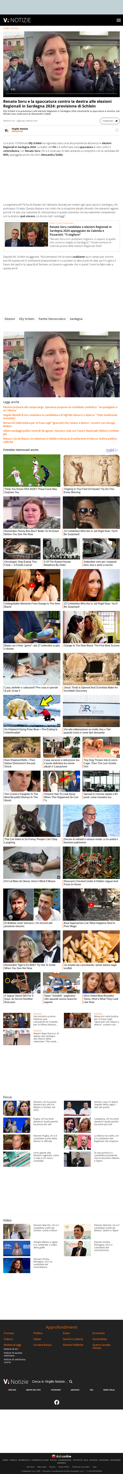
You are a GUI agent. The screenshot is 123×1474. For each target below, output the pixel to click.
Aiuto (95, 1467)
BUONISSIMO (115, 1460)
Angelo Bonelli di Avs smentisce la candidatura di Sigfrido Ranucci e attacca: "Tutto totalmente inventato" (60, 416)
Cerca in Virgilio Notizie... (50, 1381)
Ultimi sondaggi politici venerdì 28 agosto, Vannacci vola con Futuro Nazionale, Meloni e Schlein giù (61, 432)
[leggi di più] (117, 130)
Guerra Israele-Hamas (102, 1346)
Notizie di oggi (12, 1344)
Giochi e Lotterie (73, 1339)
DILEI (86, 1460)
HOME (6, 28)
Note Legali (41, 1467)
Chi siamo (30, 1467)
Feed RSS (12, 1390)
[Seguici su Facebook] (56, 1403)
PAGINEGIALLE (24, 1460)
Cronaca (9, 1333)
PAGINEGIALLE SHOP (40, 1460)
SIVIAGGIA (93, 1460)
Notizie (20, 1381)
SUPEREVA (61, 1463)
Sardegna (76, 319)
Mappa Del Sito (33, 1390)
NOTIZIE (20, 20)
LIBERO (5, 1460)
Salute (37, 1339)
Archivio (75, 1390)
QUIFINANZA (104, 1460)
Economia (99, 1333)
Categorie (56, 1390)
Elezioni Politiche (73, 1344)
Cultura (8, 1339)
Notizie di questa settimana (13, 1354)
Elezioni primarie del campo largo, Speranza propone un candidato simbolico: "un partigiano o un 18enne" (60, 408)
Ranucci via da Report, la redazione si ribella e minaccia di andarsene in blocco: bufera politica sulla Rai (60, 440)
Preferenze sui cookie (81, 1467)
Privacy (52, 1467)
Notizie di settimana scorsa (14, 1361)
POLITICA (15, 28)
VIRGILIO (13, 1460)
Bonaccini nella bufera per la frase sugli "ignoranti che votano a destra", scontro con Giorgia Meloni (59, 424)
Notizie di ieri (11, 1348)
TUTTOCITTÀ (78, 1460)
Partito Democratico (52, 319)
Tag (91, 1390)
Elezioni (10, 319)
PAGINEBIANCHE (64, 1460)
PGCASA (53, 1460)
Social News (100, 1339)
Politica (37, 1333)
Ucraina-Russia (42, 1344)
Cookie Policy (63, 1467)
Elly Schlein (26, 319)
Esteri (66, 1333)
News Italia (109, 1390)
